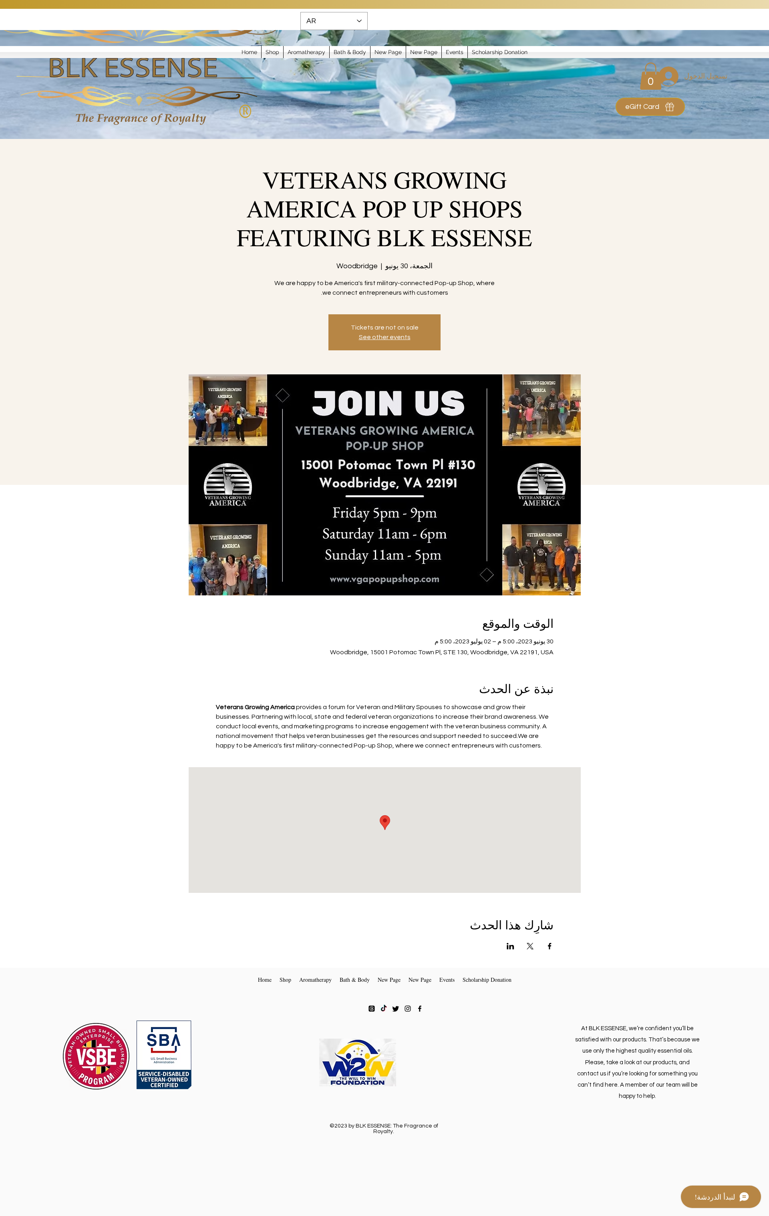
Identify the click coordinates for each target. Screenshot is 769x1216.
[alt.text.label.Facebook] (420, 1009)
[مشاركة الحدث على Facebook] (550, 946)
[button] (272, 52)
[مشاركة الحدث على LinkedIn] (510, 946)
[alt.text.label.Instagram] (408, 1009)
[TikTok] (384, 1009)
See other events (385, 337)
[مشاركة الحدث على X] (530, 946)
